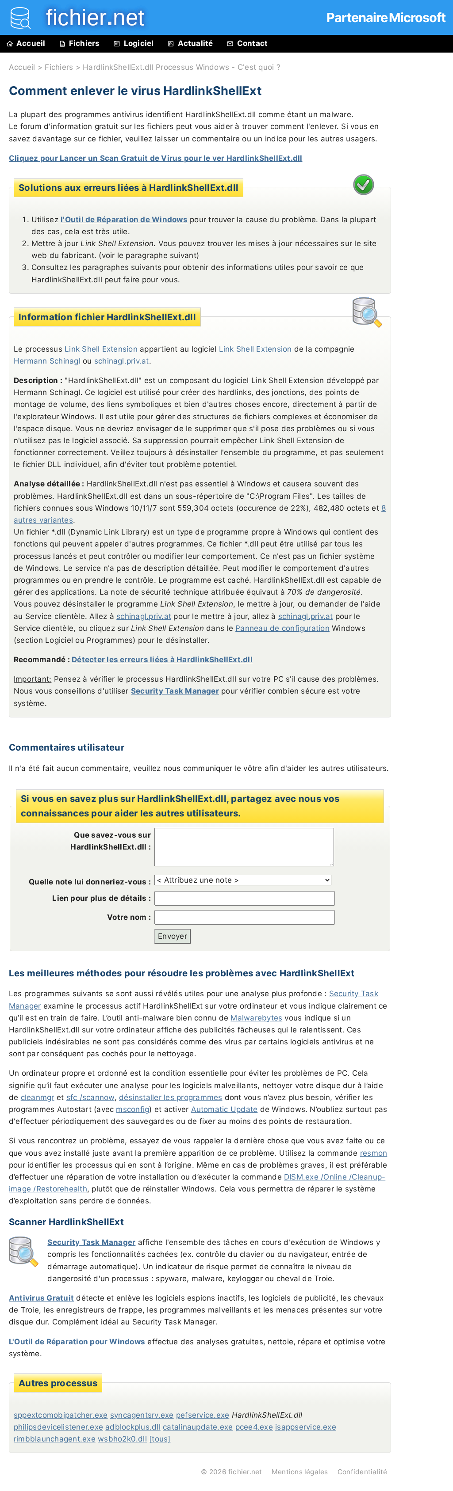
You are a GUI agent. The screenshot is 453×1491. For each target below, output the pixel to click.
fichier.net (245, 1472)
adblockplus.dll (133, 1427)
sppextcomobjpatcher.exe (61, 1415)
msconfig (132, 1109)
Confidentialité (363, 1472)
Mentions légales (300, 1472)
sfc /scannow (90, 1097)
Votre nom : (129, 917)
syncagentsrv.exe (142, 1415)
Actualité (195, 43)
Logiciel (139, 43)
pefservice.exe (202, 1415)
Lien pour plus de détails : (101, 898)
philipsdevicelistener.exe (58, 1427)
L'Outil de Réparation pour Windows (77, 1341)
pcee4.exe (254, 1427)
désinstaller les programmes (170, 1097)
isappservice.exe (305, 1427)
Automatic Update (224, 1109)
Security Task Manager (175, 691)
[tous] (159, 1438)
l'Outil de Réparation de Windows (124, 219)
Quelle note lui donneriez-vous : (90, 881)
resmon (373, 1153)
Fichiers (84, 43)
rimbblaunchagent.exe (55, 1438)
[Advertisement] (426, 252)
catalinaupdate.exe (198, 1427)
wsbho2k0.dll (122, 1438)
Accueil (31, 43)
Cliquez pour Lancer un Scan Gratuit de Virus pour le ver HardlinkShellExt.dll (155, 158)
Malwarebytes (256, 1017)
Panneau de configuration (282, 628)
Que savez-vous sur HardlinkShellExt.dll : (110, 841)
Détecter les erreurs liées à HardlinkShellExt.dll (162, 659)
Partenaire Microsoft (385, 17)
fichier (89, 17)
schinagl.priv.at (121, 361)
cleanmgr (37, 1097)
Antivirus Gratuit (41, 1298)
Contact (252, 43)
